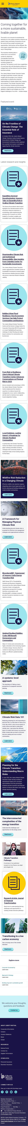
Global (3, 1039)
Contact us (14, 1010)
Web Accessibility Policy (7, 1101)
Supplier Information (7, 1053)
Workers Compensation (7, 1109)
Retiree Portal (5, 1048)
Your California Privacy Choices (12, 1111)
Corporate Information (7, 1029)
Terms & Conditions (6, 1105)
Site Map (15, 1107)
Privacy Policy (5, 1103)
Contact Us (4, 1051)
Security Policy (16, 1103)
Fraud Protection (5, 1107)
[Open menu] (3, 4)
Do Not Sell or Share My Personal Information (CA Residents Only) (13, 1113)
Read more (8, 150)
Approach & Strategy (7, 975)
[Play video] (14, 849)
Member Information (6, 1099)
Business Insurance (6, 1064)
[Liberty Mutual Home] (14, 4)
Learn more (8, 494)
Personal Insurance (6, 1062)
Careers (3, 1032)
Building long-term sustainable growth (12, 983)
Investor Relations (6, 1034)
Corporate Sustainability (8, 967)
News (2, 1037)
